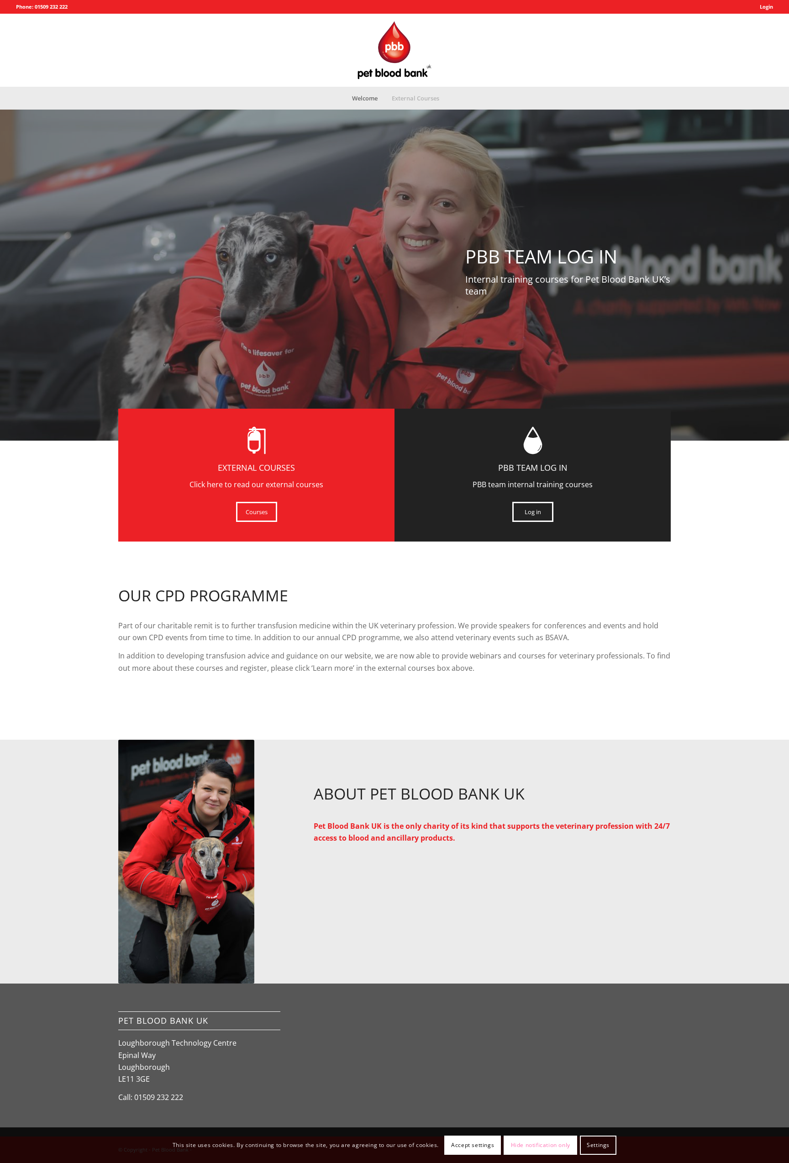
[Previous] (8, 266)
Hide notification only (540, 1145)
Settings (598, 1145)
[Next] (781, 266)
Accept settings (472, 1145)
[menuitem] (764, 7)
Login (766, 6)
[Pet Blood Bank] (394, 50)
